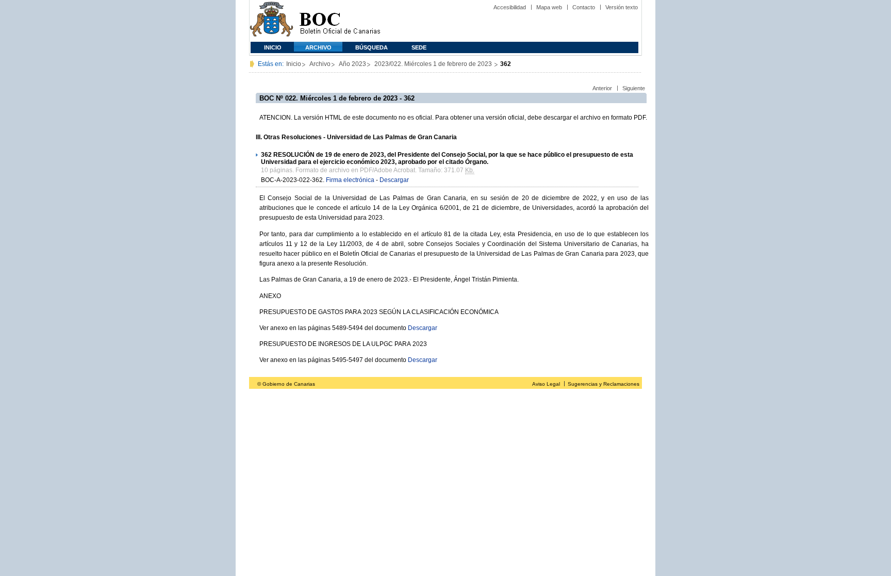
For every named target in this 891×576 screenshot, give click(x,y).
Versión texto (621, 7)
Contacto (583, 7)
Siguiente (633, 88)
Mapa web (549, 7)
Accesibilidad (509, 7)
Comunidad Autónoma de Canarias (271, 21)
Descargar (394, 180)
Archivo (318, 47)
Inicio (273, 47)
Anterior (602, 88)
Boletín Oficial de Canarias (339, 21)
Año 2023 (352, 64)
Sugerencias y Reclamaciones (603, 384)
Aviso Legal (546, 384)
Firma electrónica (350, 180)
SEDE (418, 47)
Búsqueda (371, 47)
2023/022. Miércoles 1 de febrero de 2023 (433, 64)
